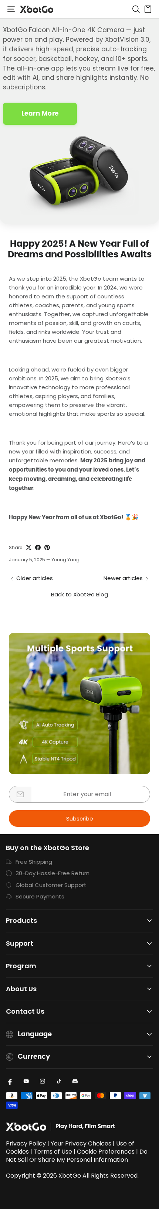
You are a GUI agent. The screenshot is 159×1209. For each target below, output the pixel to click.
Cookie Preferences (106, 1151)
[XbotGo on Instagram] (42, 1081)
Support (19, 943)
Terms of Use (53, 1151)
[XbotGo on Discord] (75, 1081)
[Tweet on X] (28, 547)
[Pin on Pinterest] (47, 547)
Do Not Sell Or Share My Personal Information (77, 1155)
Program (21, 966)
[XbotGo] (36, 9)
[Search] (136, 9)
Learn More (40, 113)
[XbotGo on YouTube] (26, 1081)
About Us (21, 989)
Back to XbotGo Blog (79, 594)
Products (21, 921)
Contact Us (25, 1011)
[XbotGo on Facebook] (10, 1081)
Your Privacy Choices (81, 1143)
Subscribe (79, 818)
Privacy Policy (26, 1143)
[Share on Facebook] (38, 547)
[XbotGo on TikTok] (59, 1081)
